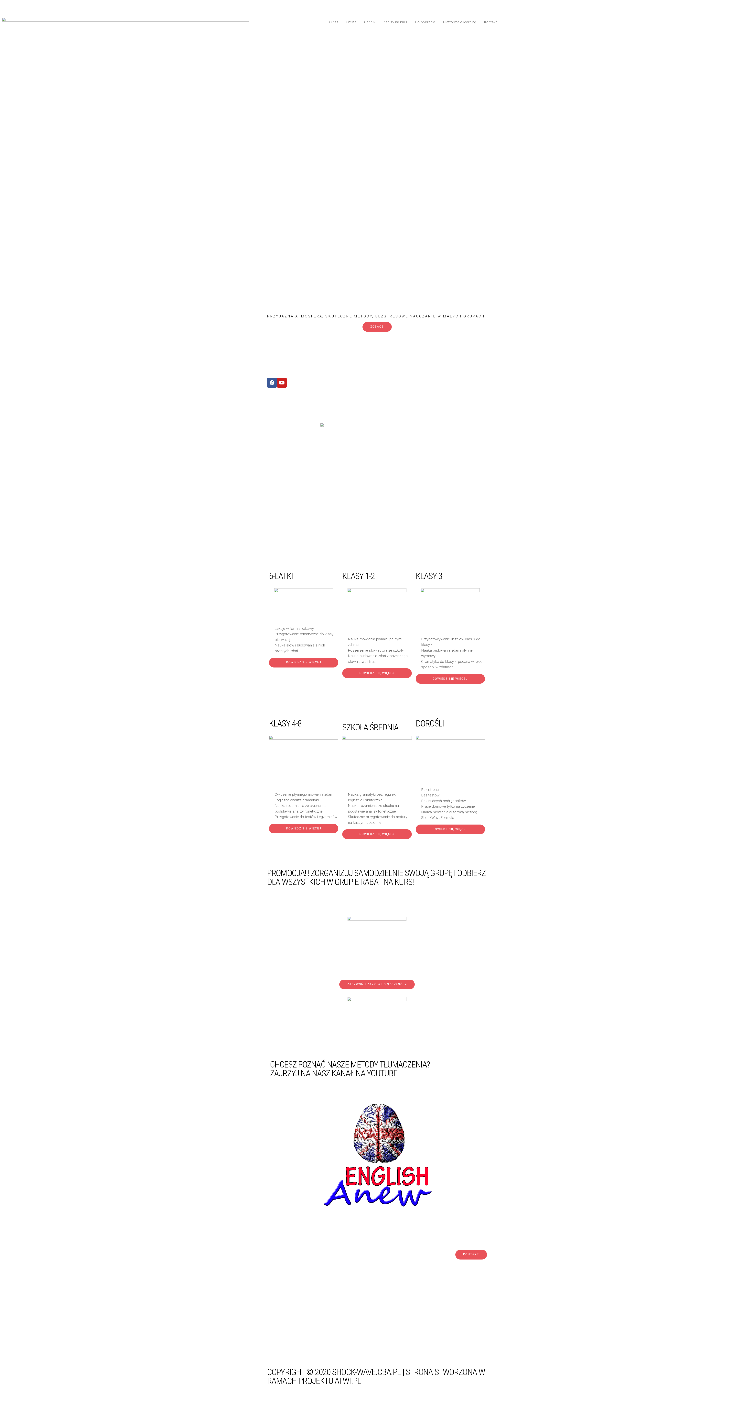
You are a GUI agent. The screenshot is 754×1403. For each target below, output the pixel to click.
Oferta (351, 22)
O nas (334, 22)
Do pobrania (425, 22)
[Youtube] (282, 383)
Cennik (369, 22)
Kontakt (490, 22)
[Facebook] (272, 383)
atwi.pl (348, 1381)
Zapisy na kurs (395, 22)
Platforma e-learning (459, 22)
